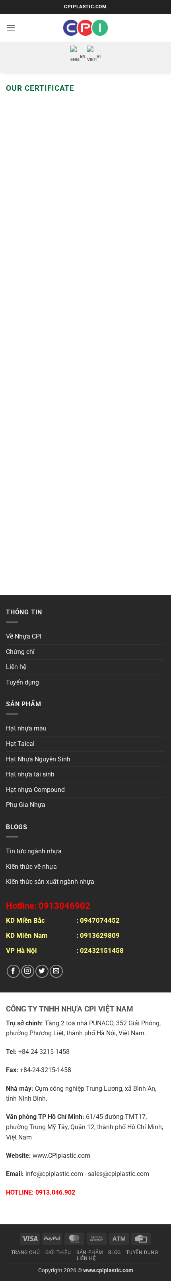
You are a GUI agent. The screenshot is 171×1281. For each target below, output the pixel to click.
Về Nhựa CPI (23, 636)
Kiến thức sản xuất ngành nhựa (50, 881)
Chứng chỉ (20, 652)
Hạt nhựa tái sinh (30, 774)
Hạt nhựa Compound (35, 789)
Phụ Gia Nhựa (25, 805)
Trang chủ (25, 1252)
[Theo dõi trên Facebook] (13, 971)
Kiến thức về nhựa (31, 866)
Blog (114, 1252)
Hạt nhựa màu (26, 728)
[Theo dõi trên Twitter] (42, 971)
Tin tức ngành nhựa (34, 851)
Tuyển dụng (22, 682)
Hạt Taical (20, 744)
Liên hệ (16, 667)
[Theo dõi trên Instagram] (27, 971)
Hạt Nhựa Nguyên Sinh (38, 759)
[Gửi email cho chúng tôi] (56, 971)
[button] (11, 27)
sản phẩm (89, 1252)
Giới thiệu (58, 1252)
